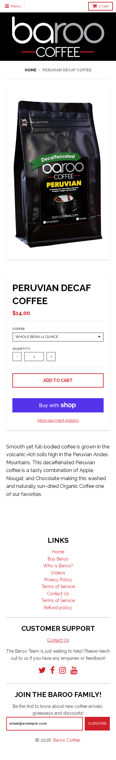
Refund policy (58, 607)
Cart (103, 6)
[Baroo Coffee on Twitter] (42, 670)
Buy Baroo (58, 558)
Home (31, 70)
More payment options (58, 420)
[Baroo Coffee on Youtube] (74, 670)
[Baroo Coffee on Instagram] (62, 670)
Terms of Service (58, 586)
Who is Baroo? (58, 565)
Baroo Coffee (66, 740)
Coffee (18, 329)
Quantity (21, 348)
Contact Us (58, 593)
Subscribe (97, 724)
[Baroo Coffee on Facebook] (52, 670)
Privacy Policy (58, 579)
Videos (58, 572)
